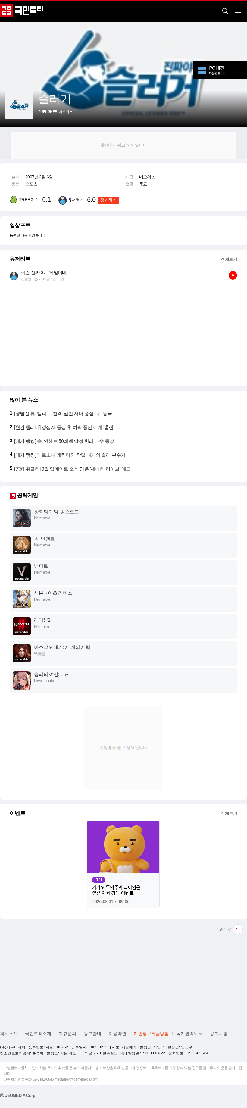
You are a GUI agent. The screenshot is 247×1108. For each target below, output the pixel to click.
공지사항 (218, 1033)
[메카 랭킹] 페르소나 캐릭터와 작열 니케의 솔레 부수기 (69, 455)
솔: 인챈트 (44, 538)
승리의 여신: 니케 (52, 674)
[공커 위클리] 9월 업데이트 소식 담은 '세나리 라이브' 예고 (72, 468)
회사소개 (8, 1033)
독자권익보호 (189, 1033)
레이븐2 (42, 620)
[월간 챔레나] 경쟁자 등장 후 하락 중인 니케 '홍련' (64, 427)
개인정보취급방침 (151, 1033)
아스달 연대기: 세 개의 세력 (62, 647)
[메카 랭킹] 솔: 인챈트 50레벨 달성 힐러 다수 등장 (64, 441)
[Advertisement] (123, 145)
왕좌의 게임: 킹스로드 (56, 511)
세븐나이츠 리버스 (53, 593)
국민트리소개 (38, 1033)
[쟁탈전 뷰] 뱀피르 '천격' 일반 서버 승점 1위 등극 (63, 413)
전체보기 (229, 259)
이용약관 (117, 1033)
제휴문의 (67, 1033)
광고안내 (92, 1033)
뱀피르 (41, 565)
